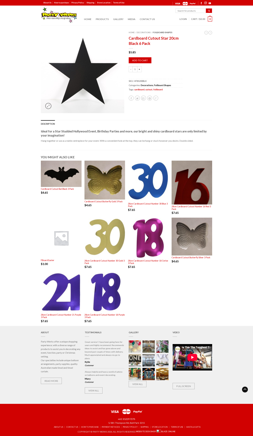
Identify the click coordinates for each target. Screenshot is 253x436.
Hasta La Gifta (193, 427)
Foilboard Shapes (162, 32)
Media (131, 19)
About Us (47, 2)
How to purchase (61, 2)
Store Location (103, 2)
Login (183, 19)
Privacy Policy (77, 2)
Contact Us (147, 19)
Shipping (90, 2)
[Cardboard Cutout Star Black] (82, 71)
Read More (51, 380)
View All (93, 390)
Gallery (118, 19)
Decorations (144, 32)
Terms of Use (118, 2)
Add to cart (140, 60)
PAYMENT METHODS (111, 427)
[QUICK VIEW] (61, 174)
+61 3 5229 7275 (126, 419)
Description (48, 124)
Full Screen (183, 386)
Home (87, 19)
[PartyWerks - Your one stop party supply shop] (59, 15)
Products (102, 19)
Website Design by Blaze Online (156, 431)
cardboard (139, 89)
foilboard (158, 89)
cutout (148, 89)
